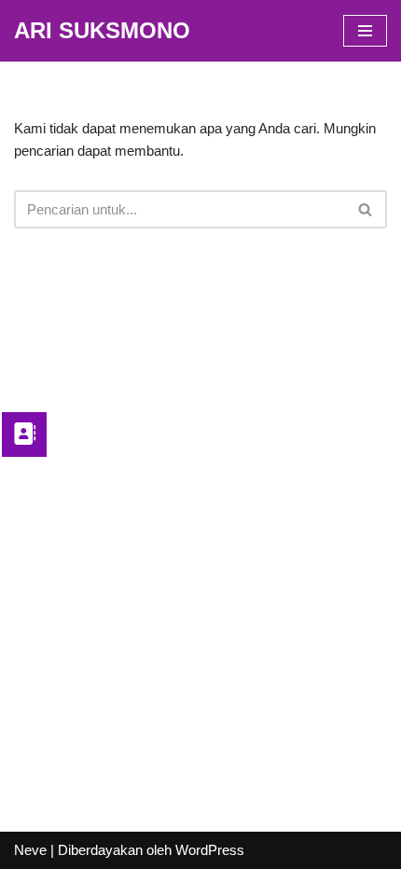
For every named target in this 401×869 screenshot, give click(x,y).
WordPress (209, 850)
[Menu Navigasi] (365, 31)
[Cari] (366, 209)
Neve (30, 850)
